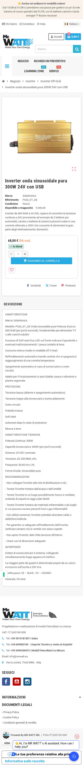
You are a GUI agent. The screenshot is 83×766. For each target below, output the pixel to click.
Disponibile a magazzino (19, 207)
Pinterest (70, 285)
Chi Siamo (11, 23)
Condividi (35, 285)
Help (41, 23)
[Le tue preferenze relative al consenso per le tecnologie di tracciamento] (4, 574)
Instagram (27, 682)
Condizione (11, 203)
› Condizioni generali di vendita (19, 722)
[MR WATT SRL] (18, 41)
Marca (8, 195)
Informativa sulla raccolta (25, 761)
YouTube (17, 682)
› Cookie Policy (10, 717)
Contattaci (28, 23)
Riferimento (12, 199)
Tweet (53, 285)
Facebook (6, 682)
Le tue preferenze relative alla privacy (45, 754)
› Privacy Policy (10, 712)
